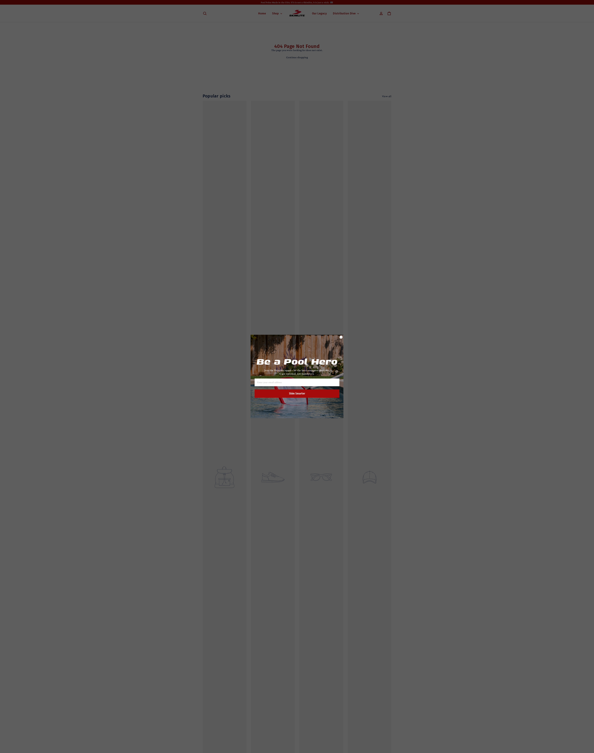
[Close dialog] (341, 337)
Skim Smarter (297, 393)
